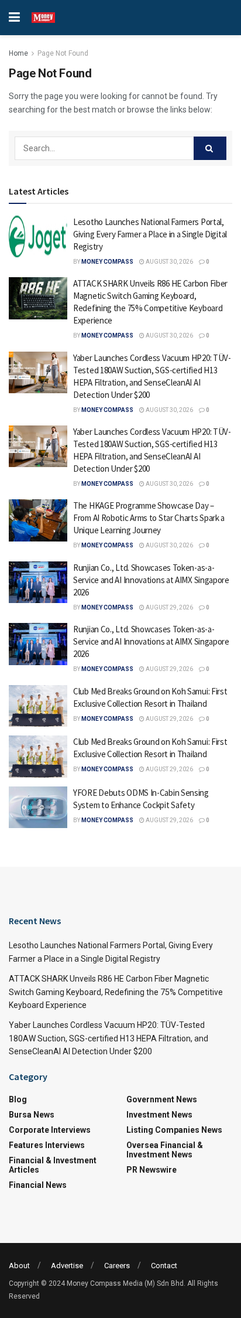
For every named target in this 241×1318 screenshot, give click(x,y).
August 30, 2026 (168, 261)
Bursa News (31, 1114)
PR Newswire (151, 1169)
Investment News (159, 1114)
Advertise (67, 1265)
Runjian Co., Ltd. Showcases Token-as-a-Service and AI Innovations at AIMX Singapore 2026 (151, 580)
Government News (161, 1099)
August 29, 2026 (168, 607)
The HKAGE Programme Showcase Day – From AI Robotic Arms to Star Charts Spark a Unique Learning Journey (149, 518)
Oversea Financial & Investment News (164, 1149)
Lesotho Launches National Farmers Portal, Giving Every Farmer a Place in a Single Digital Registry (150, 234)
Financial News (38, 1185)
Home (18, 53)
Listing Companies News (174, 1130)
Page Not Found (62, 53)
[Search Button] (210, 148)
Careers (117, 1265)
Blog (18, 1099)
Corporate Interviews (50, 1130)
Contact (164, 1265)
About (19, 1265)
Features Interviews (47, 1145)
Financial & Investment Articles (53, 1165)
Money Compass (107, 261)
